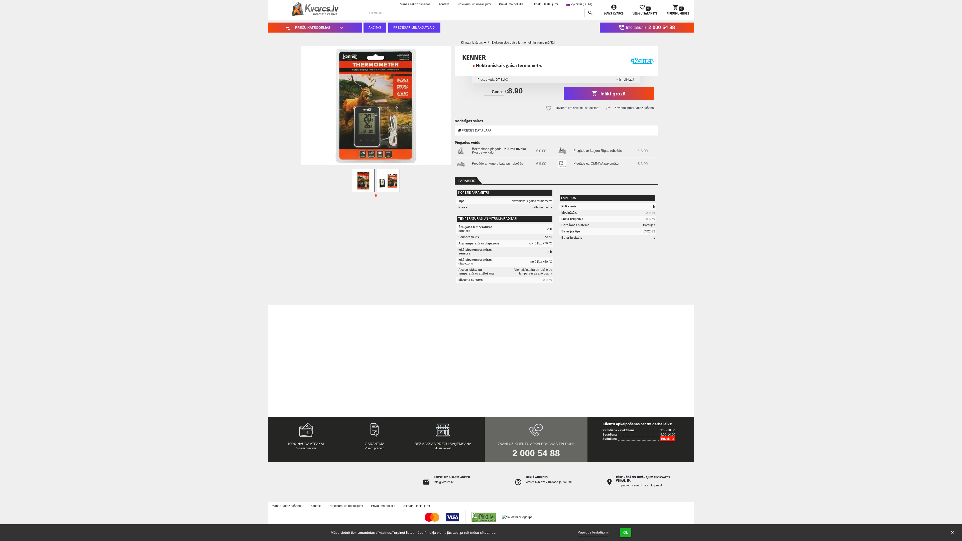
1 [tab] (375, 195)
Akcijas (375, 27)
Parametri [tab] (467, 181)
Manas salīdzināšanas (415, 4)
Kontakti (443, 4)
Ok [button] (625, 532)
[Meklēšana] (590, 13)
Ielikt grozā (612, 93)
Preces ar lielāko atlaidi (414, 27)
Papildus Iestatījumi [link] (593, 532)
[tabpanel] (363, 180)
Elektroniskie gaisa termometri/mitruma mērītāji (523, 42)
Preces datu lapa (476, 130)
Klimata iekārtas (472, 42)
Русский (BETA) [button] (581, 4)
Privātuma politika (511, 4)
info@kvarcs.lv (443, 482)
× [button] (952, 532)
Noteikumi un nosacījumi (474, 4)
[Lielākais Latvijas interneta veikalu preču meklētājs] (486, 517)
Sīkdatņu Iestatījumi (544, 4)
